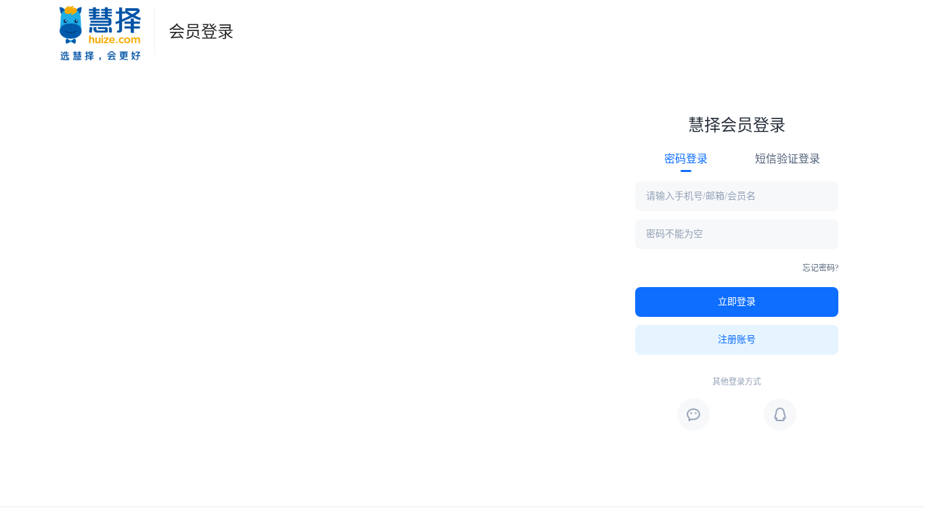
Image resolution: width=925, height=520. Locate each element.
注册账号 (737, 339)
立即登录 (737, 302)
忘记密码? (820, 268)
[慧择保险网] (100, 30)
